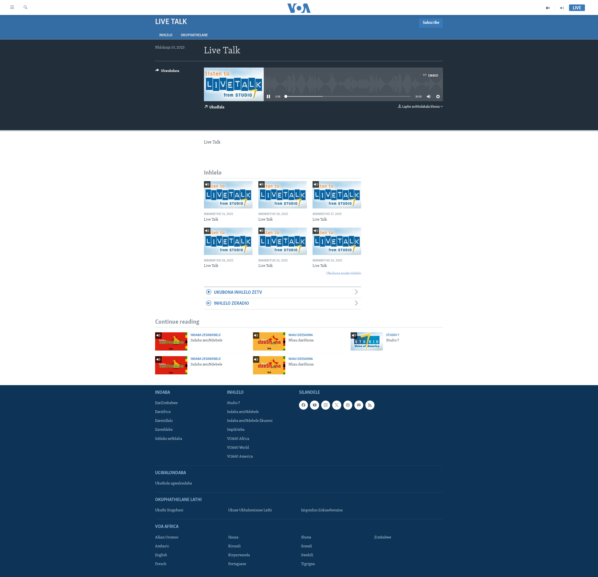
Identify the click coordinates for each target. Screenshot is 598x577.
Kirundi (234, 546)
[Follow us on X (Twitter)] (336, 405)
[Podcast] (347, 405)
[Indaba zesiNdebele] (171, 341)
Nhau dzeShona (300, 335)
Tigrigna (308, 564)
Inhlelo (165, 35)
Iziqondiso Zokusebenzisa (322, 510)
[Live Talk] (228, 194)
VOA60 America (240, 457)
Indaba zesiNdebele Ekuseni (250, 421)
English (161, 555)
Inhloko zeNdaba (168, 439)
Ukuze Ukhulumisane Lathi (250, 510)
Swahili (307, 555)
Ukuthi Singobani (169, 510)
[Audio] (562, 7)
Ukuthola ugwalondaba (173, 483)
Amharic (162, 546)
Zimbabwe (382, 537)
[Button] (167, 72)
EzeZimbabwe (166, 403)
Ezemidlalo (164, 421)
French (160, 564)
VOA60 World (238, 448)
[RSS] (369, 405)
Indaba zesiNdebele (206, 335)
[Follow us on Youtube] (314, 405)
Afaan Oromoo (166, 537)
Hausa (233, 537)
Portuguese (237, 564)
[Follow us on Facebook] (303, 405)
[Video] (548, 7)
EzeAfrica (163, 412)
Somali (306, 546)
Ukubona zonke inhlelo (343, 273)
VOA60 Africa (238, 439)
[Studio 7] (367, 341)
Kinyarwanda (239, 555)
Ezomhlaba (164, 430)
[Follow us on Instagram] (325, 405)
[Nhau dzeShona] (269, 341)
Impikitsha (236, 430)
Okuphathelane (194, 35)
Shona (306, 537)
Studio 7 (392, 335)
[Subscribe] (358, 405)
